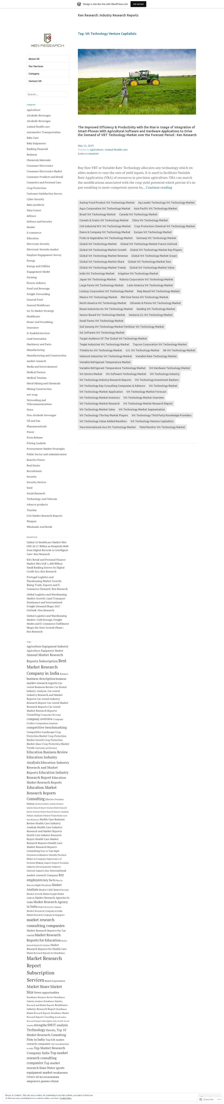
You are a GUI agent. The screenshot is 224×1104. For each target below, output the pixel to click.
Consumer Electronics (40, 165)
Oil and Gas (33, 421)
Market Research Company (49, 907)
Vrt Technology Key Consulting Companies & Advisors (112, 385)
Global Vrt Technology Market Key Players (156, 249)
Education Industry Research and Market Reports (48, 767)
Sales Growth (58, 1021)
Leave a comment (88, 153)
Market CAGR (46, 889)
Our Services (36, 66)
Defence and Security (39, 221)
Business (32, 154)
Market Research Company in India (44, 910)
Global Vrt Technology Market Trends (103, 267)
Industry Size (42, 870)
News (30, 409)
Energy (31, 260)
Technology (36, 1029)
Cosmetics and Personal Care (44, 182)
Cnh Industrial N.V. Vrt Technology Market (105, 226)
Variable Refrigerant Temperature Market (105, 362)
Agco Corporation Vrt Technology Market (105, 208)
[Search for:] (47, 94)
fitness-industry (36, 283)
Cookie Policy (66, 1098)
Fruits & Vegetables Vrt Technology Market (106, 238)
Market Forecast (61, 889)
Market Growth (34, 893)
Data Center (34, 210)
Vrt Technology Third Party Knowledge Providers (162, 415)
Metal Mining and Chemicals (43, 383)
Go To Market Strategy (40, 311)
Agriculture (96, 149)
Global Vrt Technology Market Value (152, 267)
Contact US (35, 81)
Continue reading (159, 187)
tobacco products (37, 504)
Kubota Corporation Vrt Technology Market (146, 279)
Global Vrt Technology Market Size (149, 261)
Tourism (32, 510)
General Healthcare (38, 305)
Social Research (36, 493)
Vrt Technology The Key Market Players (104, 415)
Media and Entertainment (42, 366)
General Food (35, 299)
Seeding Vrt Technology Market (155, 308)
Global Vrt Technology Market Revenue (104, 255)
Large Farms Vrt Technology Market (101, 285)
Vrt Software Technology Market (126, 373)
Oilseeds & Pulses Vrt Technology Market (155, 303)
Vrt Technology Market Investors (100, 397)
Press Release (35, 437)
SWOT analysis (57, 1025)
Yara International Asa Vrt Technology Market (108, 427)
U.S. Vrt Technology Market (142, 350)
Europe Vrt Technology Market (153, 232)
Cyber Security (35, 199)
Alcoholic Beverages (39, 115)
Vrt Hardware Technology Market (169, 368)
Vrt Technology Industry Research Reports (105, 379)
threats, (51, 1030)
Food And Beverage (38, 288)
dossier (31, 227)
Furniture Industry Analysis (45, 804)
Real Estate (33, 465)
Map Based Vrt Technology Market (158, 291)
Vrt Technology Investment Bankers (157, 379)
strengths (40, 1025)
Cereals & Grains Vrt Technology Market (104, 220)
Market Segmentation (55, 981)
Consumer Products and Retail (45, 177)
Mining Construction (39, 389)
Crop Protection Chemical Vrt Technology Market (164, 226)
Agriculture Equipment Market (45, 650)
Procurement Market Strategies (46, 448)
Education (33, 238)
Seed (29, 488)
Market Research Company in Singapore (46, 915)
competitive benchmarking (47, 727)
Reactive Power (36, 460)
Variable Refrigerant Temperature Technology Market (113, 368)
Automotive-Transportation (44, 132)
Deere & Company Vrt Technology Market (105, 232)
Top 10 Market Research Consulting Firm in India (46, 1034)
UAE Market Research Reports (44, 515)
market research (36, 361)
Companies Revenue (51, 714)
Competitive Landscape (41, 732)
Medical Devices (36, 372)
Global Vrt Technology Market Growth (103, 249)
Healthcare (33, 316)
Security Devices (36, 482)
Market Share (38, 986)
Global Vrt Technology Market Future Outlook (148, 243)
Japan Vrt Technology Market (98, 279)
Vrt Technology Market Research (100, 403)
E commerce (34, 232)
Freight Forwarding (38, 294)
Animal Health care (116, 149)
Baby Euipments (36, 143)
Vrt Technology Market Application (101, 391)
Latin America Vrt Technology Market (150, 285)
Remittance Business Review (40, 997)
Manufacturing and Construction (46, 355)
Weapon (31, 521)
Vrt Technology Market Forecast (146, 391)
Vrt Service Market (91, 373)
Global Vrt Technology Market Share (102, 261)
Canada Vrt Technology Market (138, 214)
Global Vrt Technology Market (98, 243)
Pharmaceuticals (36, 426)
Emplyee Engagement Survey (44, 255)
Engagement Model (38, 271)
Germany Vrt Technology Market (156, 238)
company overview (40, 719)
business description (41, 679)
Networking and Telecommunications (39, 402)
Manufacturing (36, 350)
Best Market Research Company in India (46, 667)
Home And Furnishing (40, 322)
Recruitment (34, 471)
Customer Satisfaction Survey (44, 193)
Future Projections (52, 815)
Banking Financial (37, 149)
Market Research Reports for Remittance (46, 953)
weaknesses (60, 1072)
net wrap (32, 394)
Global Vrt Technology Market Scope (154, 255)
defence (31, 216)
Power (30, 432)
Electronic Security (38, 244)
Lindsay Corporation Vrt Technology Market (106, 291)
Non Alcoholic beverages (41, 415)
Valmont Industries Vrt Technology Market (106, 356)
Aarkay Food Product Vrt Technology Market (107, 202)
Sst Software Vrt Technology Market (102, 332)
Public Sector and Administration (47, 454)
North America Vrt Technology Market (103, 303)
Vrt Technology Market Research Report (148, 403)
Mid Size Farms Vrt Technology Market (144, 297)
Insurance (33, 327)
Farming (32, 277)
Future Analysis (35, 815)
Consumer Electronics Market (44, 171)
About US (34, 58)
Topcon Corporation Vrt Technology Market (160, 344)
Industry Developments (39, 866)
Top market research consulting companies (47, 1058)
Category (34, 73)
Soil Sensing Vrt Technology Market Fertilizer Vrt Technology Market (122, 326)
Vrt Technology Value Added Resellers (103, 421)
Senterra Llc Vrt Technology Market (151, 314)
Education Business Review (47, 752)
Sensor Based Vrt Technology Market (102, 314)
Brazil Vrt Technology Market (98, 214)
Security (32, 476)
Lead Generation (36, 338)
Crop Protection (36, 188)
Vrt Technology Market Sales (97, 409)
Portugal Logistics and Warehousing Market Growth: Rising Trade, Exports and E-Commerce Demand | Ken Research (47, 583)
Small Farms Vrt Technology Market (101, 320)
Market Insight (50, 894)
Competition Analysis (47, 723)
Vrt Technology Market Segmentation (142, 409)
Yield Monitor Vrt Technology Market (162, 427)
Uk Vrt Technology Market (179, 350)
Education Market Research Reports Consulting (42, 793)
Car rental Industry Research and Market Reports (45, 695)
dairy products (35, 205)
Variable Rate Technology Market (156, 356)
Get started (138, 4)
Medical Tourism (36, 378)
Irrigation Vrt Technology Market (138, 273)
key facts (49, 880)
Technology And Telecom (42, 499)
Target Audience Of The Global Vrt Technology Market (113, 338)
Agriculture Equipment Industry (47, 646)
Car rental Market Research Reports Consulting (43, 710)
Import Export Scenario (56, 862)
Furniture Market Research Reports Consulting (51, 812)
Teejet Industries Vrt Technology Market (104, 344)
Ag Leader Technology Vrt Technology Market (166, 202)
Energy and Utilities (38, 266)
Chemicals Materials (39, 160)
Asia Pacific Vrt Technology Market (155, 208)
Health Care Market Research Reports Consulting (44, 847)
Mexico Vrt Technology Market (98, 297)
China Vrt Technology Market (150, 220)
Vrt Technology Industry (164, 373)
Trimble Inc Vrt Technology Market (101, 350)
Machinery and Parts (39, 344)
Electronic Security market (43, 249)
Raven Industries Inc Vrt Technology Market (106, 308)
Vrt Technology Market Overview (143, 397)
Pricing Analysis (36, 443)
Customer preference (46, 747)
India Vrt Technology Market (97, 273)
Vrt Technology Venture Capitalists (152, 421)
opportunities (50, 992)
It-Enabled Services (38, 333)
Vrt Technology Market (163, 385)
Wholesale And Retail (39, 527)
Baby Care (33, 138)
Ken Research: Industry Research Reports (108, 15)
